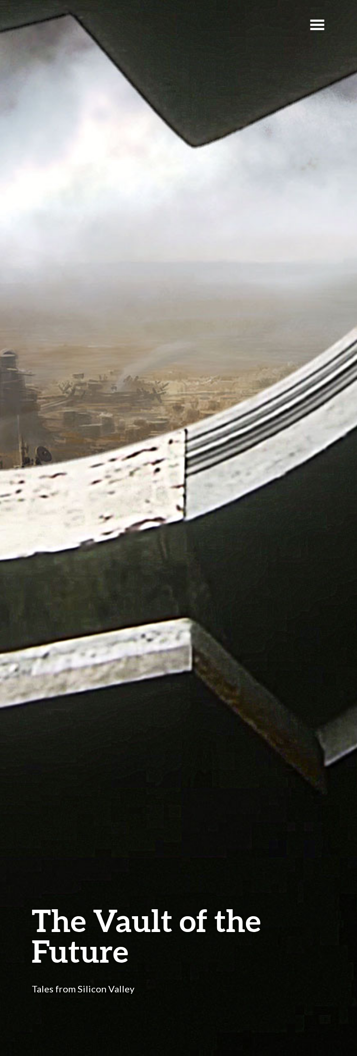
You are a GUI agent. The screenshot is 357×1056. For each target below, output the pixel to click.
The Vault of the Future (146, 935)
